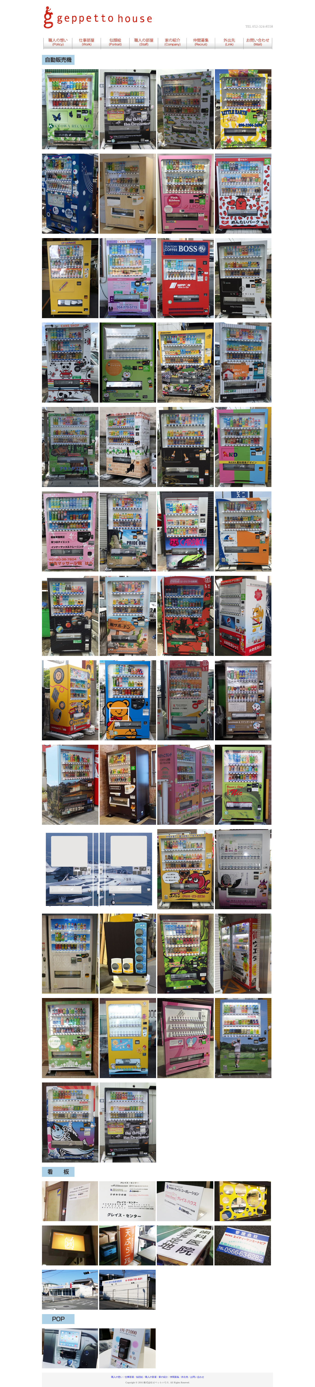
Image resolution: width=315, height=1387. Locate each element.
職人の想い (117, 1377)
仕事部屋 (130, 1377)
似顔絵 (139, 1377)
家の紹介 (164, 1377)
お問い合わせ (197, 1377)
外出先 (185, 1377)
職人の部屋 (151, 1377)
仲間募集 (175, 1377)
